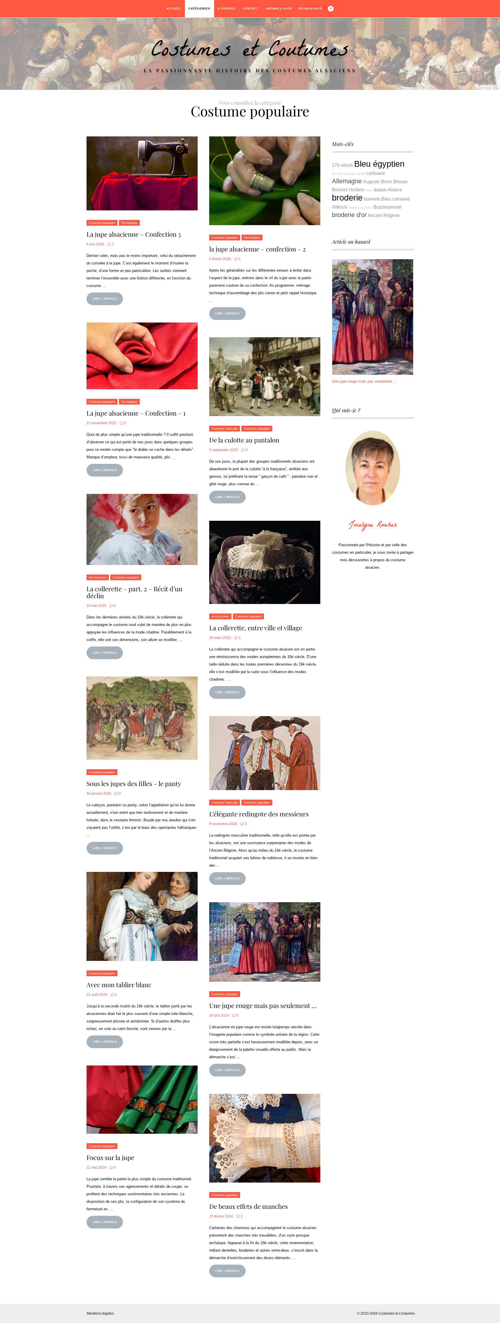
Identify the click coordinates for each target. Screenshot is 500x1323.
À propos (227, 8)
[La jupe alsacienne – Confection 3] (142, 173)
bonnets (372, 198)
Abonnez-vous (279, 8)
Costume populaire (102, 223)
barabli (360, 173)
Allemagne (347, 181)
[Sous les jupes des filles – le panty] (142, 718)
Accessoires (97, 577)
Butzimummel (388, 207)
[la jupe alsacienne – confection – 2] (264, 180)
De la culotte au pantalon (244, 440)
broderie (347, 197)
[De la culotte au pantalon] (264, 376)
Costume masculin (225, 428)
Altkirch (339, 207)
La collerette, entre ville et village (255, 627)
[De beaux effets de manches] (264, 1138)
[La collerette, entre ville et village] (264, 562)
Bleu (386, 198)
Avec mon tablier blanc (119, 984)
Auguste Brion (377, 181)
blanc (369, 190)
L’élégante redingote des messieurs (259, 813)
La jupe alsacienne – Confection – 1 (136, 413)
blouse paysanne (360, 207)
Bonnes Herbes (348, 189)
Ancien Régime (384, 215)
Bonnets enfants (343, 173)
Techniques (129, 223)
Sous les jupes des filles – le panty (134, 783)
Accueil (173, 8)
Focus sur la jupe (110, 1157)
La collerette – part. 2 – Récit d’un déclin (134, 592)
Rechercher (310, 8)
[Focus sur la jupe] (142, 1100)
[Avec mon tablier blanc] (142, 916)
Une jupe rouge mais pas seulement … (263, 1005)
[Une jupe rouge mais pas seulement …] (264, 942)
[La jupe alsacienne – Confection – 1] (142, 356)
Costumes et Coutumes (250, 52)
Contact (250, 8)
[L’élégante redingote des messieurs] (264, 753)
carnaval (401, 198)
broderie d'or (349, 214)
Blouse (400, 181)
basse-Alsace (388, 189)
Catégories (199, 8)
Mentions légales (100, 1313)
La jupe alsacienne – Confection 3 (134, 234)
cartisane (375, 173)
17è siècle (342, 165)
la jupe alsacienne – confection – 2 (257, 248)
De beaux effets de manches (248, 1206)
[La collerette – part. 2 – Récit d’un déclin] (142, 529)
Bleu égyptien (379, 163)
